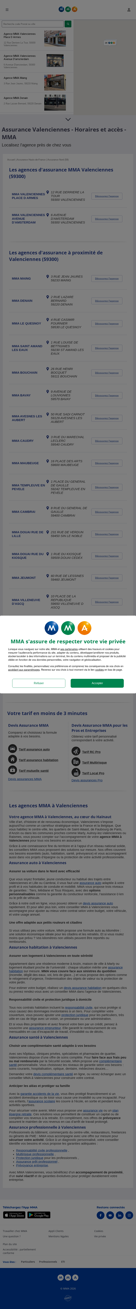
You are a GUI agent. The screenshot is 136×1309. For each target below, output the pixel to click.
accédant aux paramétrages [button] (24, 669)
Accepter (97, 683)
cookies (99, 669)
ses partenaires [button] (69, 649)
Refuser (39, 683)
